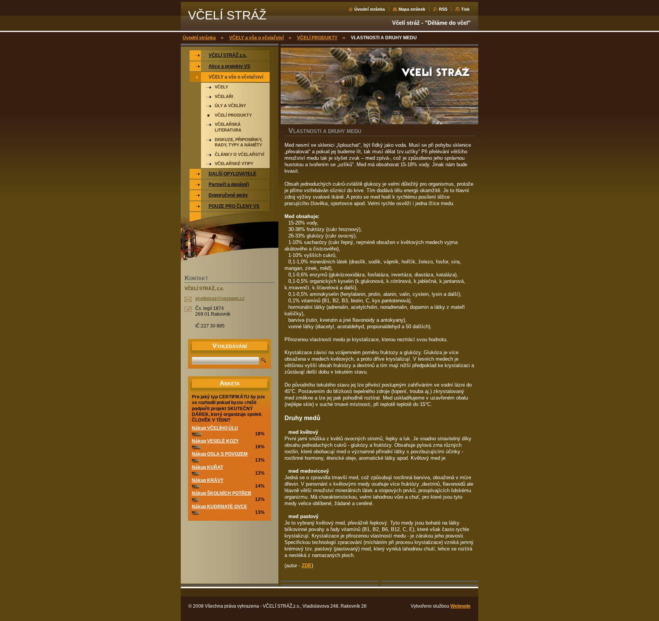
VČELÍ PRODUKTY (317, 37)
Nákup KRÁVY (207, 480)
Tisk (465, 9)
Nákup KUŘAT (207, 467)
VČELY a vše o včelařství (256, 37)
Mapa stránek (412, 9)
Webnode (460, 606)
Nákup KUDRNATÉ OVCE (219, 506)
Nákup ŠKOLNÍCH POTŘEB (221, 493)
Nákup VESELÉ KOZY (215, 441)
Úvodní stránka (369, 9)
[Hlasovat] (197, 433)
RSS (443, 9)
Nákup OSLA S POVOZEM (220, 454)
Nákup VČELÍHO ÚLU (215, 428)
